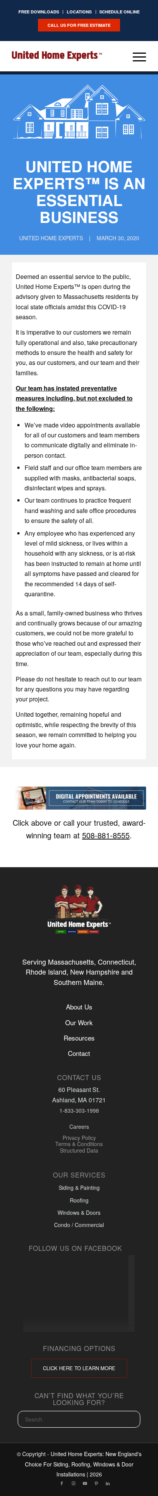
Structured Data (79, 1150)
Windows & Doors (79, 1212)
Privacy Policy (79, 1137)
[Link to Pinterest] (96, 1483)
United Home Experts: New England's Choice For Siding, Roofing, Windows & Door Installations (83, 1464)
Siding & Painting (79, 1187)
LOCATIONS (79, 12)
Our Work (79, 1022)
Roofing (79, 1200)
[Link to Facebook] (61, 1483)
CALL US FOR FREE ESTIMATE (79, 25)
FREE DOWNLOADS (38, 12)
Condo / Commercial (79, 1225)
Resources (79, 1037)
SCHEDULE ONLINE (119, 12)
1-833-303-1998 (79, 1110)
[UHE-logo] (57, 56)
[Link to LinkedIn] (108, 1483)
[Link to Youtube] (85, 1483)
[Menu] (135, 56)
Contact (79, 1053)
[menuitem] (39, 12)
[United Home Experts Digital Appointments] (79, 798)
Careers (79, 1126)
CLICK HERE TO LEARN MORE (79, 1368)
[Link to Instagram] (73, 1483)
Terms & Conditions (79, 1144)
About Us (79, 1006)
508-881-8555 (106, 835)
